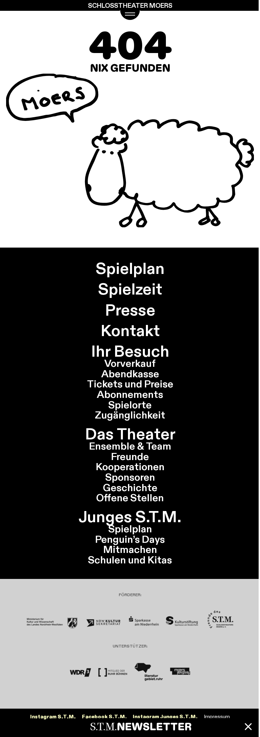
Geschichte (130, 487)
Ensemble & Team (130, 446)
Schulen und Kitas (130, 560)
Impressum (217, 716)
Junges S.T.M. (130, 516)
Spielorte (130, 405)
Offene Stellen (130, 497)
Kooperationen (130, 466)
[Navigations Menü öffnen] (130, 15)
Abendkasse (130, 373)
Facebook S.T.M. (104, 716)
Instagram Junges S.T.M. (165, 716)
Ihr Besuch (130, 351)
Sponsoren (130, 477)
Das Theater (130, 434)
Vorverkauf (130, 363)
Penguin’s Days (130, 539)
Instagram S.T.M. (53, 716)
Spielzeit (130, 289)
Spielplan (130, 268)
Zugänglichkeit (130, 415)
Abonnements (130, 394)
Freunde (130, 456)
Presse (130, 310)
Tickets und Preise (130, 384)
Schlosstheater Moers (130, 5)
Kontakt (130, 330)
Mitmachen (130, 549)
